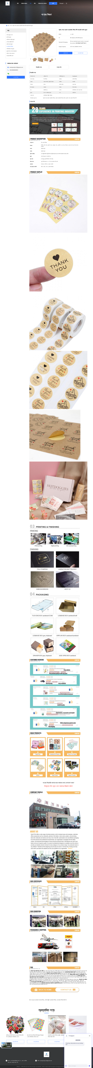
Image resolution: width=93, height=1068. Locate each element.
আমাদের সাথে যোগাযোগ (42, 3)
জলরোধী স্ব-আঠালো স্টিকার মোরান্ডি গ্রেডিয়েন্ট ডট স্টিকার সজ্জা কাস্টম (56, 1036)
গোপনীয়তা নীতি (23, 1066)
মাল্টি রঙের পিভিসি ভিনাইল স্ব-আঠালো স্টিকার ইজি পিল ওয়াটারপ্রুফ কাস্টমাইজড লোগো (14, 1036)
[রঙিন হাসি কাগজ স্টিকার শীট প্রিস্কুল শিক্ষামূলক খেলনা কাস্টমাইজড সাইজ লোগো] (36, 1024)
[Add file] (66, 1065)
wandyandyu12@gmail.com (16, 67)
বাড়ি (18, 3)
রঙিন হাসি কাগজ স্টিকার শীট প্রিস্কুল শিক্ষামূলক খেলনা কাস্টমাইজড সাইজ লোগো (35, 1036)
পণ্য (30, 3)
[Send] (90, 1065)
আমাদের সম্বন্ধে (24, 3)
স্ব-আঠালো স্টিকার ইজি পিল (62, 999)
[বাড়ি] (7, 3)
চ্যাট (53, 3)
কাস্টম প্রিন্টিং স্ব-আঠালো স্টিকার (50, 999)
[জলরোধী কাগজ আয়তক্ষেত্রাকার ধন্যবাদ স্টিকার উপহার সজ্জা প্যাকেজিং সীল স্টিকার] (78, 1024)
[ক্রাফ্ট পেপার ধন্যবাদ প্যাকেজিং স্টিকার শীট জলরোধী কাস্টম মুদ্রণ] (43, 42)
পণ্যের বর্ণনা (59, 67)
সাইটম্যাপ (18, 1066)
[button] (8, 1027)
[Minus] (89, 1036)
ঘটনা (35, 3)
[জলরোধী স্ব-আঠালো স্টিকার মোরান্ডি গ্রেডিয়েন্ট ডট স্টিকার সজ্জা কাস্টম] (57, 1024)
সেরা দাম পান (65, 53)
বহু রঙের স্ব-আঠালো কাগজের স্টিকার (38, 999)
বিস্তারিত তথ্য (39, 67)
